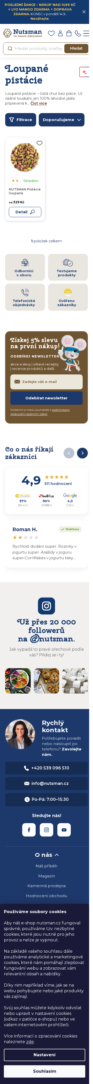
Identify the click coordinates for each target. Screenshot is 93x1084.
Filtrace (24, 119)
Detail (21, 212)
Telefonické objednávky (24, 303)
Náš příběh (46, 865)
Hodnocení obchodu (46, 895)
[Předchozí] (69, 453)
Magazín (46, 876)
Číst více (38, 103)
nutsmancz (46, 830)
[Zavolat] (77, 33)
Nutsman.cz (29, 830)
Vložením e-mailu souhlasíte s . (40, 412)
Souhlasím (44, 1071)
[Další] (82, 453)
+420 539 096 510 (50, 768)
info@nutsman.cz (50, 783)
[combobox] (46, 48)
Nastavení (45, 1054)
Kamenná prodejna (46, 885)
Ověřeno (69, 528)
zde (30, 1041)
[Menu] (86, 33)
